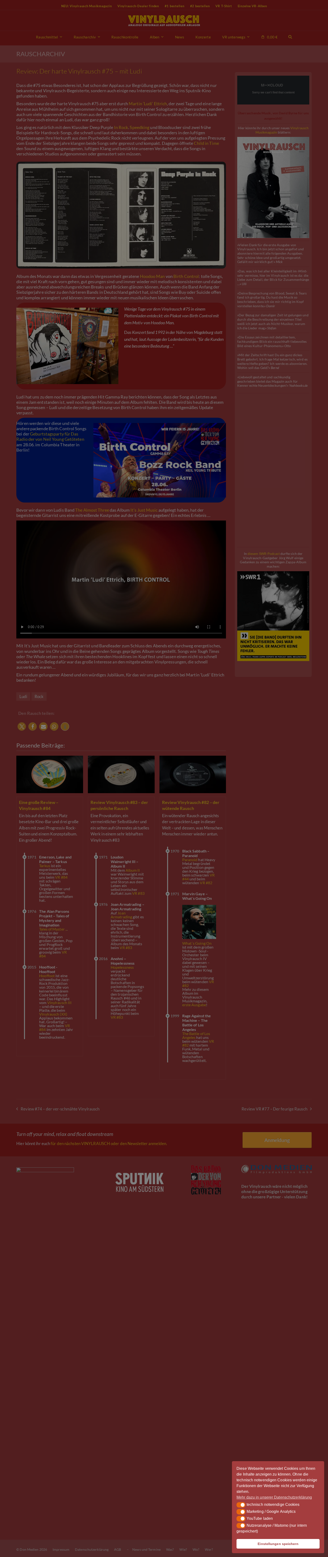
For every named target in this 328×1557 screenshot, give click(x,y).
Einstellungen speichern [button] (278, 1544)
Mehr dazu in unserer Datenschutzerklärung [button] (274, 1497)
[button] (241, 1505)
